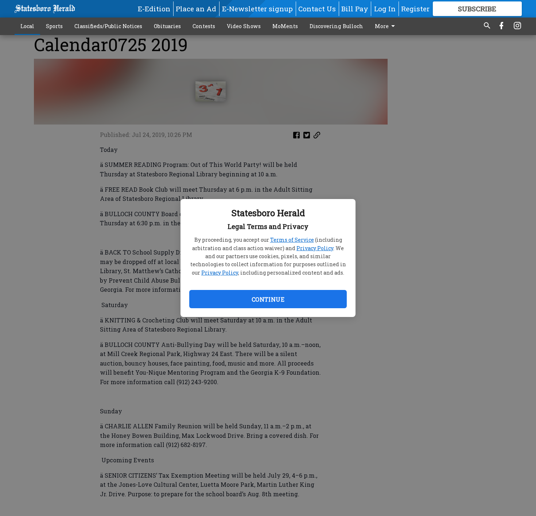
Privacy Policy (314, 248)
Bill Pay (354, 8)
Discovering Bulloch (336, 26)
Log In (385, 8)
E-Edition (154, 8)
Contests (204, 26)
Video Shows (244, 26)
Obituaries (167, 26)
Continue (268, 299)
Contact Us (317, 8)
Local (27, 26)
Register (415, 8)
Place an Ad (196, 8)
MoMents (285, 26)
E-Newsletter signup (257, 8)
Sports (54, 26)
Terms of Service (292, 239)
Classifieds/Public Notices (108, 26)
